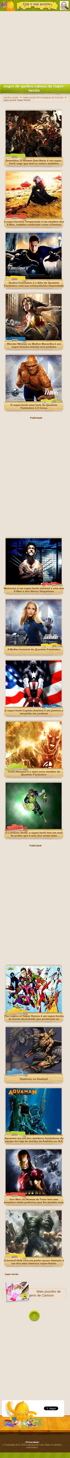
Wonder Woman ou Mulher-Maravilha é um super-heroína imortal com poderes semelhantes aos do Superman (34, 346)
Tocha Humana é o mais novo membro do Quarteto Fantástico (33, 773)
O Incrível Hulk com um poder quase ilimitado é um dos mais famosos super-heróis (34, 1262)
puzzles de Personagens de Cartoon (38, 1293)
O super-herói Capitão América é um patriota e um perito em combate (33, 712)
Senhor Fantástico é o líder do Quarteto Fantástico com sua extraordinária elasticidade (34, 284)
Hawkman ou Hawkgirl (34, 1078)
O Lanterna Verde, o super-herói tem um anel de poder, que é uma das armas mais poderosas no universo (33, 835)
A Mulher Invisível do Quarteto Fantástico (33, 649)
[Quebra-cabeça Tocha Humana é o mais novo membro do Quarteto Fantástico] (34, 767)
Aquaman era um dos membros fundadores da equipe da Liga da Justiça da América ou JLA (33, 1140)
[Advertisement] (35, 46)
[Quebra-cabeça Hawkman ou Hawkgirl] (34, 1072)
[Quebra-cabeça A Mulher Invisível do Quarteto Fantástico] (34, 645)
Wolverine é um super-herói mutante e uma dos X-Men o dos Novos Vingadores (34, 590)
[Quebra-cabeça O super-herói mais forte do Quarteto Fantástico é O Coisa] (34, 400)
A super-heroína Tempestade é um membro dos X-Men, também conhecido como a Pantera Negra (34, 224)
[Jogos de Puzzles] (8, 5)
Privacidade (32, 1442)
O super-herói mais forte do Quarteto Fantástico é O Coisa (33, 406)
